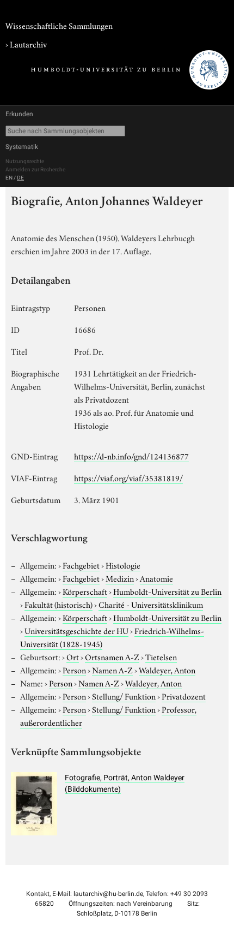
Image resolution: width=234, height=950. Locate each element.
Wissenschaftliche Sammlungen (59, 25)
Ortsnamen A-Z (112, 656)
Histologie (123, 565)
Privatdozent (184, 696)
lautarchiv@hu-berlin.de (108, 894)
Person (74, 670)
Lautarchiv (28, 44)
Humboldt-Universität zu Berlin (167, 591)
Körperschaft (85, 591)
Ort (72, 656)
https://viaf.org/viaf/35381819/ (128, 477)
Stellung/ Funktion (124, 696)
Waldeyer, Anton (167, 670)
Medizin (120, 578)
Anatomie (156, 578)
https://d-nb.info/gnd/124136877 (131, 456)
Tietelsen (161, 656)
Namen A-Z (112, 670)
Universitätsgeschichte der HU (76, 630)
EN (9, 178)
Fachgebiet (81, 565)
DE (20, 178)
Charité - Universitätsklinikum (150, 604)
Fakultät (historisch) (58, 604)
